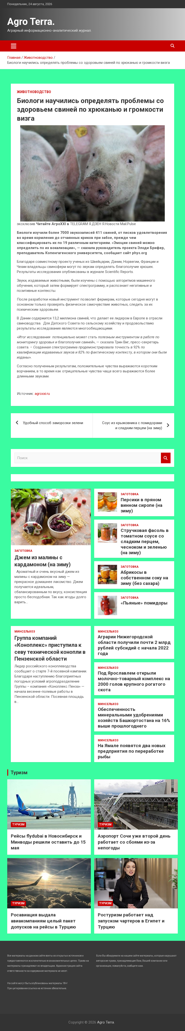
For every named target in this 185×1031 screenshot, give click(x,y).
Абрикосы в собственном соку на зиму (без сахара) (144, 577)
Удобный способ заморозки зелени (53, 423)
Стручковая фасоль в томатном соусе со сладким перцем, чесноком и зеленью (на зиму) (145, 541)
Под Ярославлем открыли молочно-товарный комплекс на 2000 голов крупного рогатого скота (134, 681)
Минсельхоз (24, 631)
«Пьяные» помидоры (144, 603)
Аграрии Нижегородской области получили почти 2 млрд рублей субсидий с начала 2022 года (134, 645)
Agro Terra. (31, 21)
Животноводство (34, 92)
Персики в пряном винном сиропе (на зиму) (141, 505)
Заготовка (23, 550)
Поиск (166, 458)
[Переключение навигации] (13, 46)
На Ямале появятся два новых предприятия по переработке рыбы (131, 751)
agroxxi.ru (42, 393)
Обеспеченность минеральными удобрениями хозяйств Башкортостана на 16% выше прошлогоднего (134, 718)
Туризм (19, 772)
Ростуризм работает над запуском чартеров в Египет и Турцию (131, 920)
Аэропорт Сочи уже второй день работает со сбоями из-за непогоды (134, 842)
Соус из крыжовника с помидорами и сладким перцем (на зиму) (132, 425)
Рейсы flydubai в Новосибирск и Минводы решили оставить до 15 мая (48, 842)
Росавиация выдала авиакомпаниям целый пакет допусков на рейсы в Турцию (43, 920)
